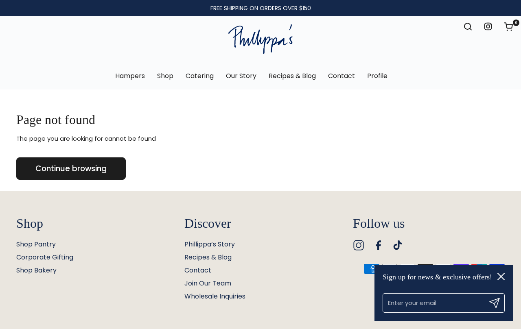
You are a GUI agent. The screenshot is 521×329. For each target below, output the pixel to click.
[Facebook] (378, 245)
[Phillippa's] (260, 39)
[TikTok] (397, 245)
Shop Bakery (36, 270)
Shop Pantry (36, 244)
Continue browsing (71, 168)
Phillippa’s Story (209, 244)
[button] (512, 26)
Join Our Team (207, 283)
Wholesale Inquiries (214, 296)
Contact (197, 270)
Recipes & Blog (208, 257)
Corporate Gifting (44, 257)
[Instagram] (358, 245)
